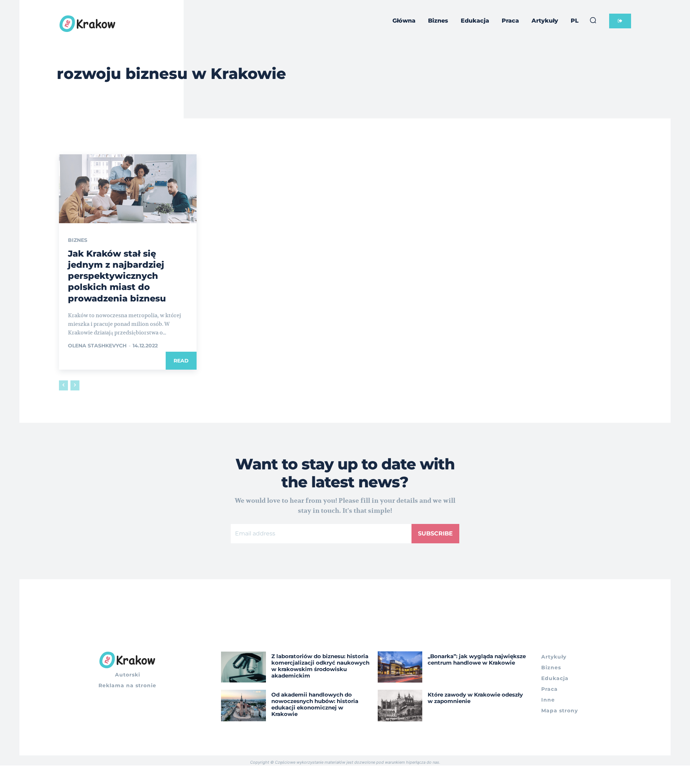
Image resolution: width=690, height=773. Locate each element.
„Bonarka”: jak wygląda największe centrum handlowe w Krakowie (477, 659)
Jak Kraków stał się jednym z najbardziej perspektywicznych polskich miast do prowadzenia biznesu (117, 276)
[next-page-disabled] (74, 385)
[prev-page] (63, 385)
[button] (593, 20)
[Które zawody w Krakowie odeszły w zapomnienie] (400, 705)
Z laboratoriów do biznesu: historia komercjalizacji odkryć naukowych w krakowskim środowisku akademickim (320, 666)
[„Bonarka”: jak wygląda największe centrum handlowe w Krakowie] (400, 667)
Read (181, 360)
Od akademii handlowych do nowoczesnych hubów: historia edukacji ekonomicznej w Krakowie (314, 704)
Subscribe (435, 533)
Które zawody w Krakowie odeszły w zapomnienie (475, 697)
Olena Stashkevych (97, 345)
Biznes (77, 240)
